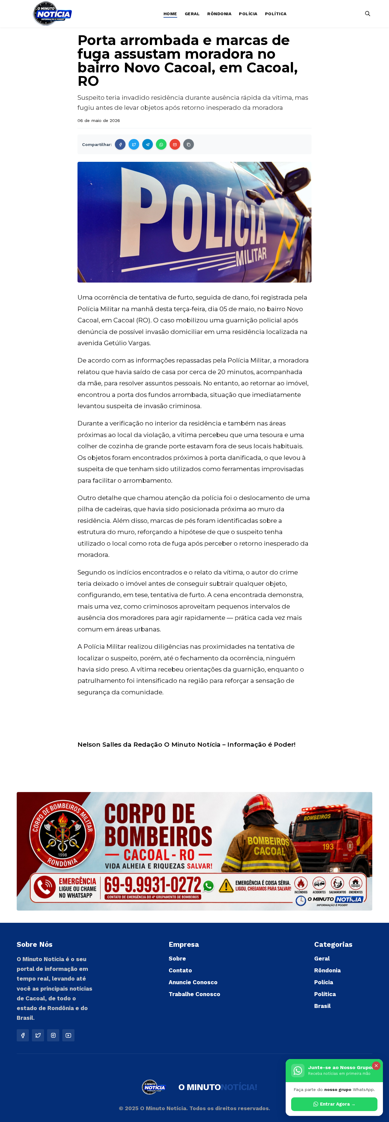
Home (170, 13)
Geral (192, 13)
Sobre (177, 958)
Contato (180, 970)
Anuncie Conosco (193, 982)
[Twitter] (134, 144)
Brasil (322, 1005)
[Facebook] (120, 144)
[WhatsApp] (161, 144)
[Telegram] (147, 144)
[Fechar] (376, 1065)
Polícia (248, 13)
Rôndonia (219, 13)
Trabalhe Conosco (194, 994)
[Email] (175, 144)
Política (276, 13)
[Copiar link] (188, 144)
